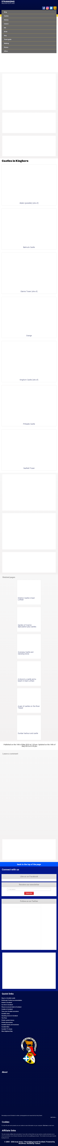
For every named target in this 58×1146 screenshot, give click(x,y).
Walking (6, 43)
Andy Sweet (19, 1142)
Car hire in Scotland (7, 1004)
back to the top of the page (29, 864)
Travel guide (7, 39)
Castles (6, 16)
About (4, 1072)
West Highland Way (7, 1031)
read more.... (53, 1117)
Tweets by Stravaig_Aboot (8, 904)
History (6, 20)
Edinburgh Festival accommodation (12, 1000)
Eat (5, 27)
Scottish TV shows (7, 1029)
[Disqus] (29, 777)
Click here (45, 1125)
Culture (6, 24)
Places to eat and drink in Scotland (11, 1007)
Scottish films (5, 1026)
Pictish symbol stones (8, 1020)
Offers (6, 51)
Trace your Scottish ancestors (10, 1011)
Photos (6, 47)
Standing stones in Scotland (10, 1015)
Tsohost (37, 1143)
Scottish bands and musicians (10, 1024)
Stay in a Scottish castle (8, 998)
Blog (5, 12)
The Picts (4, 1018)
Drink (5, 31)
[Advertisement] (14, 145)
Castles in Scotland (7, 1009)
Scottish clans (6, 1013)
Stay (5, 35)
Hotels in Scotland (7, 1002)
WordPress (22, 1143)
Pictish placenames (7, 1022)
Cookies (5, 1122)
